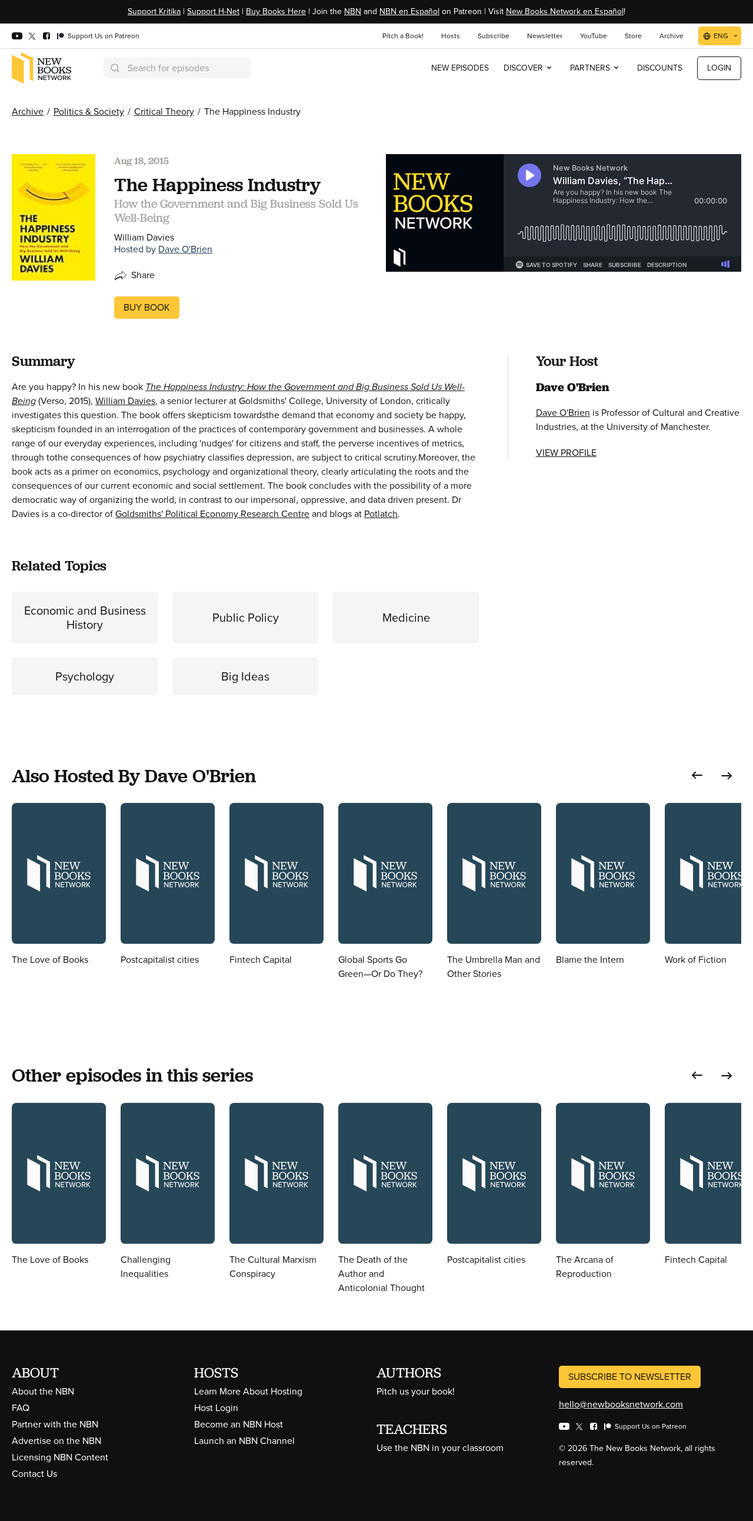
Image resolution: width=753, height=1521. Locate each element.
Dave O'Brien (185, 249)
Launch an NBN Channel (244, 1440)
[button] (697, 775)
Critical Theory (164, 111)
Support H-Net (213, 11)
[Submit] (114, 68)
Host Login (216, 1408)
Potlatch (381, 514)
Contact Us (34, 1473)
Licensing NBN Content (60, 1457)
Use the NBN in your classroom (440, 1448)
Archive (28, 111)
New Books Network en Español (565, 11)
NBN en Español (409, 11)
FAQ (20, 1408)
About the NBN (43, 1391)
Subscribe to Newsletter (629, 1376)
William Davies (125, 401)
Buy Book (147, 307)
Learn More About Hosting (248, 1391)
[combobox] (177, 68)
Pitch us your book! (415, 1391)
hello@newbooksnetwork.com (621, 1404)
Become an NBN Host (238, 1424)
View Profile (566, 452)
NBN (352, 11)
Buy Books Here (276, 11)
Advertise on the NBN (56, 1440)
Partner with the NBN (55, 1424)
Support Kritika (154, 11)
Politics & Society (89, 111)
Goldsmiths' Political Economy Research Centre (212, 514)
